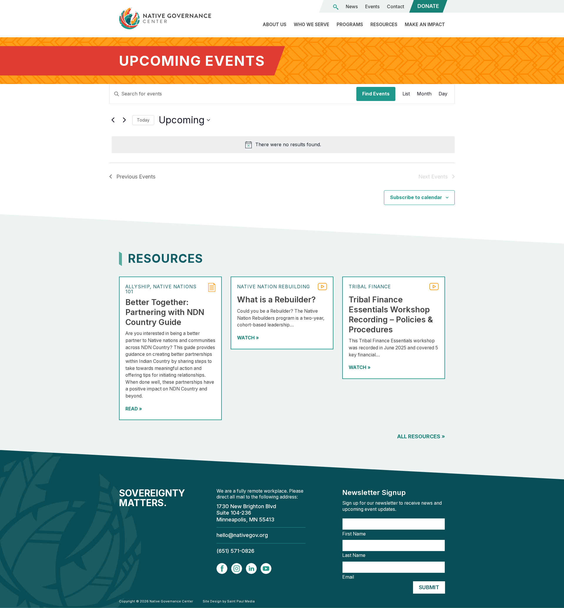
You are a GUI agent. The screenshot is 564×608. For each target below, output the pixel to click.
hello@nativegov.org (242, 535)
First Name (354, 534)
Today (143, 119)
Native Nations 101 (161, 289)
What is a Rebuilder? (276, 299)
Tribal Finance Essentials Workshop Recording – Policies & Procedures (391, 314)
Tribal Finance (370, 286)
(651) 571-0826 (235, 551)
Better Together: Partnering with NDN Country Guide (164, 312)
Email (348, 577)
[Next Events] (124, 120)
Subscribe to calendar (416, 197)
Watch (248, 338)
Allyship (137, 286)
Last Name (353, 555)
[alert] (283, 144)
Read (133, 409)
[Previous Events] (112, 120)
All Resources (421, 436)
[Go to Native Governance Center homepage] (170, 18)
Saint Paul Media (241, 601)
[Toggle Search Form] (335, 7)
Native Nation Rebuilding (273, 286)
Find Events (376, 94)
